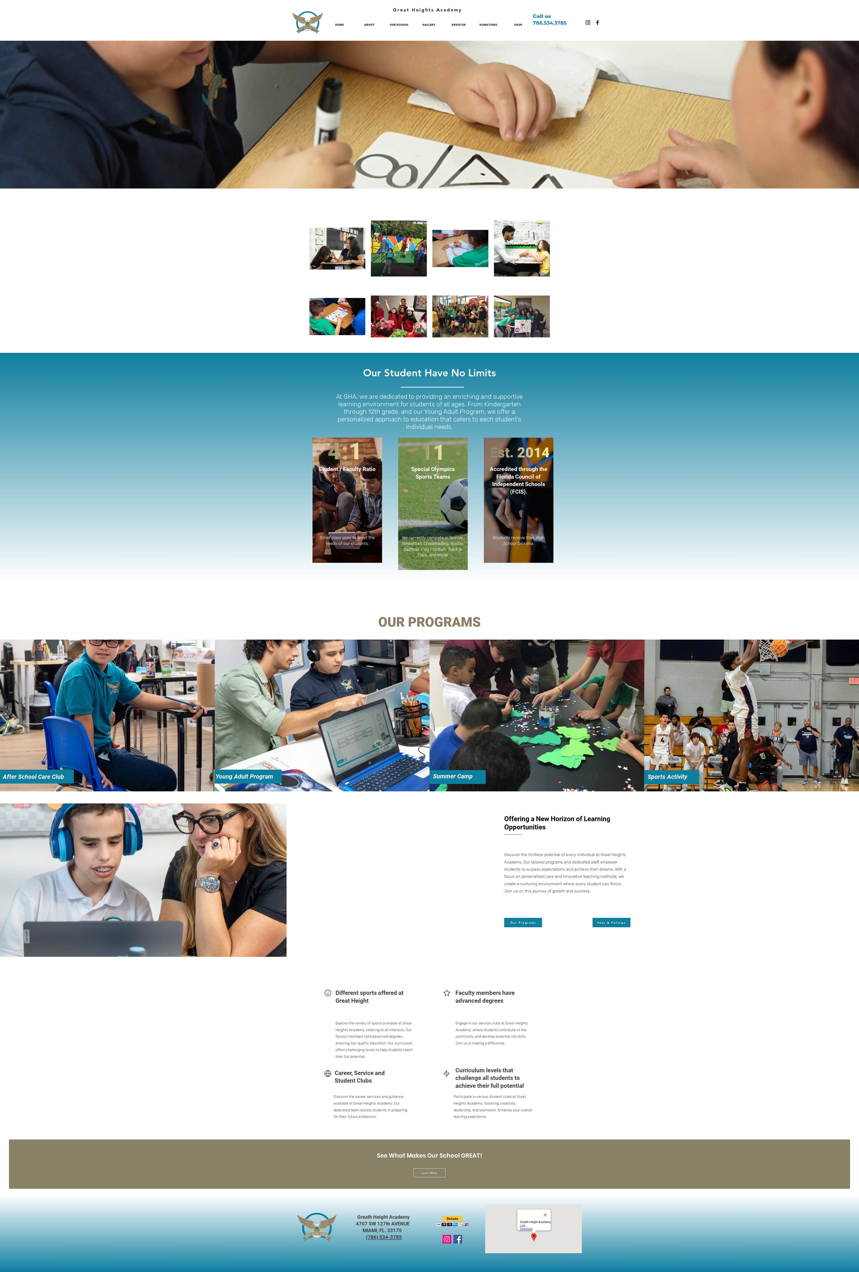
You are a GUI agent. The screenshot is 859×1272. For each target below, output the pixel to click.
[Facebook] (597, 22)
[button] (452, 1221)
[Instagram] (588, 22)
